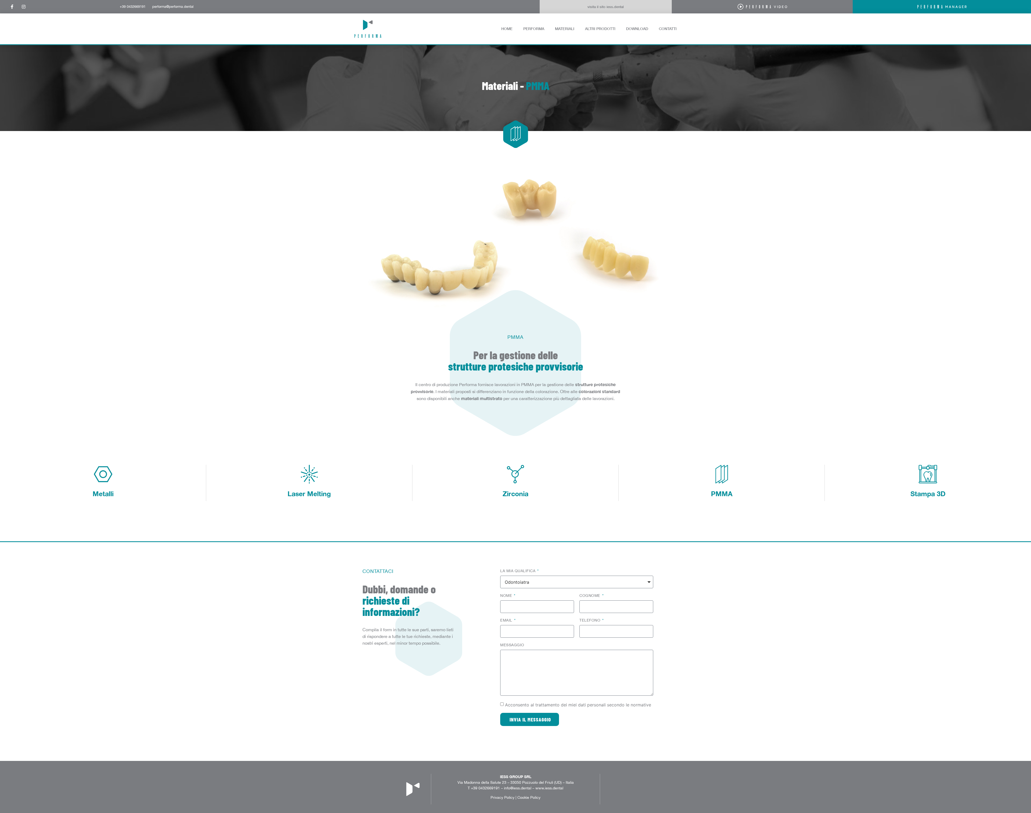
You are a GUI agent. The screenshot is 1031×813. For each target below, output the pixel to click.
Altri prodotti (600, 28)
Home (507, 28)
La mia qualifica (518, 571)
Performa (533, 28)
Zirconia (515, 494)
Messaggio (512, 645)
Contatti (668, 28)
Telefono (590, 620)
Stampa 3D (928, 494)
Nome (506, 596)
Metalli (103, 494)
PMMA (721, 494)
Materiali (564, 28)
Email (506, 620)
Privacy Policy (502, 797)
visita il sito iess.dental (605, 7)
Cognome (590, 596)
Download (637, 28)
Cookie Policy (528, 797)
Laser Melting (309, 494)
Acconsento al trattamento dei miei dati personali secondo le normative (578, 704)
